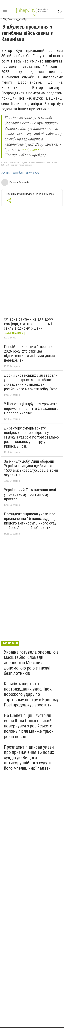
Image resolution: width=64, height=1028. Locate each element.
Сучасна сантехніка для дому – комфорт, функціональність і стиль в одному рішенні (30, 324)
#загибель (18, 172)
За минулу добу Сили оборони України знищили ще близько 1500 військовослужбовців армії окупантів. (31, 468)
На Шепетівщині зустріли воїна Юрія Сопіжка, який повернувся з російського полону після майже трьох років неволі (28, 726)
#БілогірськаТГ (34, 172)
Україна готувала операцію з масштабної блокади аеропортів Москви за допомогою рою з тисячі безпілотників (31, 662)
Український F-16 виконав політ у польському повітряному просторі (31, 494)
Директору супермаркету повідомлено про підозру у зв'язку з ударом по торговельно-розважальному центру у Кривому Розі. (31, 437)
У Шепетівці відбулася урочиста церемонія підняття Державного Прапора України (31, 408)
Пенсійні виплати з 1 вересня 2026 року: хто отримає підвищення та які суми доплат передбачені (30, 353)
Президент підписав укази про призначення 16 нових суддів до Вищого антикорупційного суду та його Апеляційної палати (31, 521)
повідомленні (32, 149)
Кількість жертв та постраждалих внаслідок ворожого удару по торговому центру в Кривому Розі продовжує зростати (31, 694)
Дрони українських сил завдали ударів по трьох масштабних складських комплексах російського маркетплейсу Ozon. (31, 382)
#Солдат (6, 172)
